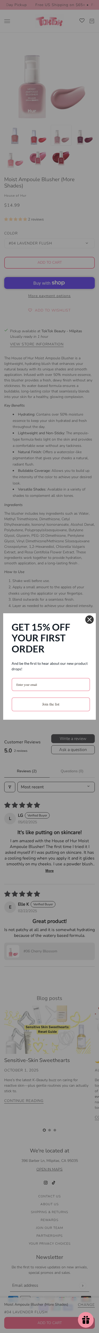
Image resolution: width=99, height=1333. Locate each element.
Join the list (50, 704)
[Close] (89, 619)
